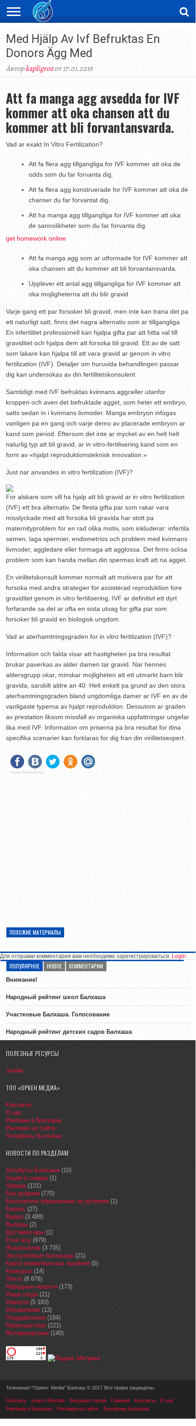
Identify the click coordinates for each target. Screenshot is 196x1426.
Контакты (18, 1104)
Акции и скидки (27, 1177)
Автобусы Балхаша (33, 1170)
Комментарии (86, 966)
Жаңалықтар (23, 1247)
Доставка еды (25, 1232)
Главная (120, 1400)
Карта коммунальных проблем (48, 1263)
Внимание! (21, 979)
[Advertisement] (98, 845)
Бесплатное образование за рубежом (57, 1201)
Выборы (17, 1224)
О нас (14, 1112)
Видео (14, 1216)
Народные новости (31, 1286)
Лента (14, 1278)
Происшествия (26, 1325)
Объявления (23, 1309)
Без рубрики (23, 1193)
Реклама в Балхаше (33, 1120)
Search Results (48, 1400)
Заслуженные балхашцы (40, 1255)
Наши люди (22, 1294)
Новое (54, 966)
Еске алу (18, 1240)
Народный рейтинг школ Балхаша (56, 997)
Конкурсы (19, 1271)
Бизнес (15, 1208)
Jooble (14, 1070)
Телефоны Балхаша (33, 1135)
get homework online (36, 238)
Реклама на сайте (30, 1128)
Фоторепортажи (27, 1333)
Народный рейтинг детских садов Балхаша (69, 1031)
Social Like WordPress (27, 772)
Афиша (16, 1185)
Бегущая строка (88, 1400)
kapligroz (39, 68)
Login (179, 956)
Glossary (16, 1400)
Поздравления (25, 1317)
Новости (17, 1302)
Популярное (25, 966)
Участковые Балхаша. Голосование (58, 1014)
